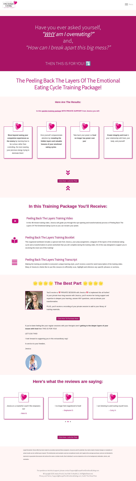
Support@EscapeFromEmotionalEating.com (84, 470)
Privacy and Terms (45, 476)
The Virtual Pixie (91, 476)
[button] (65, 422)
